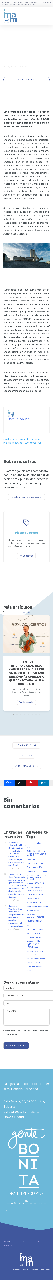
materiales (8, 442)
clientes (31, 859)
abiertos (7, 439)
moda (37, 933)
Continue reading (26, 702)
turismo (36, 962)
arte (45, 851)
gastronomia (32, 906)
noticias (30, 951)
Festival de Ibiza (33, 899)
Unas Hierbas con (34, 966)
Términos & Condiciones (40, 1270)
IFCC (29, 925)
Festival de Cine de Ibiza (35, 895)
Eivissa (30, 883)
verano (30, 970)
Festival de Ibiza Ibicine (35, 902)
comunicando (32, 871)
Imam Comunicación (35, 929)
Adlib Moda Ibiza (34, 851)
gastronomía (43, 906)
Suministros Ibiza (33, 442)
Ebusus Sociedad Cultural (34, 878)
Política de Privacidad (21, 1270)
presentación (40, 951)
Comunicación (35, 867)
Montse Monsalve (34, 937)
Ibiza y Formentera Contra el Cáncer (34, 921)
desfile (37, 875)
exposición (38, 887)
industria (36, 439)
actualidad (35, 843)
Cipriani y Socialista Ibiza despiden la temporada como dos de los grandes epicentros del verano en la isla (16, 916)
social (29, 962)
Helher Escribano (33, 914)
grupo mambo (33, 910)
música (30, 941)
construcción (19, 439)
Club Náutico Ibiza (35, 863)
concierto (43, 871)
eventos (30, 887)
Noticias (23, 66)
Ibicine (30, 917)
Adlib (29, 847)
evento (39, 882)
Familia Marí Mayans (35, 891)
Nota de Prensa (33, 945)
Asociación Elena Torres (36, 855)
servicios (19, 442)
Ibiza (29, 439)
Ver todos (27, 612)
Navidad (38, 941)
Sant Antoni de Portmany (36, 959)
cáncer (30, 875)
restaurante (32, 955)
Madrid (29, 933)
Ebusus (44, 875)
